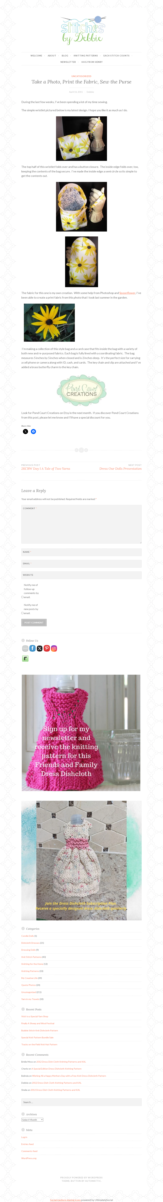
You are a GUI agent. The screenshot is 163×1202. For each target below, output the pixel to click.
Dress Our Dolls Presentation (120, 467)
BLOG (65, 55)
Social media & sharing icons (65, 1199)
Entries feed (27, 1144)
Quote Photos (28, 985)
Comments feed (29, 1151)
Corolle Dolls (27, 936)
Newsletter (68, 62)
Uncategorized (81, 76)
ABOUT (52, 55)
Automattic (93, 1181)
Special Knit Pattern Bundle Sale (37, 1037)
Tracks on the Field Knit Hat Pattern (39, 1044)
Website (28, 575)
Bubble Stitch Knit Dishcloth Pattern (39, 1030)
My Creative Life (29, 978)
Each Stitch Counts (116, 55)
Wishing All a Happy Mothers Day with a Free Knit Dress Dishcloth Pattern (69, 1075)
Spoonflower (127, 293)
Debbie (90, 91)
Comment (30, 508)
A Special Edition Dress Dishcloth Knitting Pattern (57, 1068)
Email (27, 563)
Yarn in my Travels (30, 999)
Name (27, 552)
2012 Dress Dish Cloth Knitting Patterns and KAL (61, 1061)
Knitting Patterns (86, 55)
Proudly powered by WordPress (81, 1177)
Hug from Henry (92, 62)
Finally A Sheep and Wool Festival (37, 1023)
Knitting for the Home (32, 964)
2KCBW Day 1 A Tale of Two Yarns (45, 467)
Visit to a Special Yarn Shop (34, 1016)
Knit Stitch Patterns (31, 957)
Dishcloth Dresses (30, 942)
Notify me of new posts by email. (31, 608)
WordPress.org (28, 1158)
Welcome (36, 55)
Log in (24, 1137)
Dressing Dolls (28, 949)
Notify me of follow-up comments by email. (31, 591)
